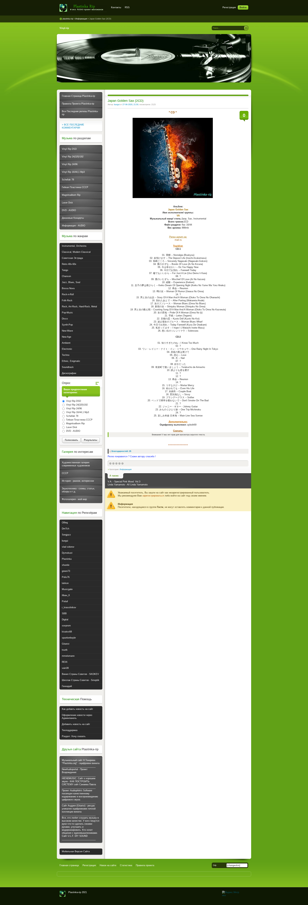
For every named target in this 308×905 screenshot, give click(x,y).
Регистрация (229, 7)
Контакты (116, 7)
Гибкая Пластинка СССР (75, 187)
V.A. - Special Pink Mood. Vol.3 (124, 481)
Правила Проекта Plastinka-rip (78, 103)
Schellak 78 (68, 179)
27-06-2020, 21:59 (130, 104)
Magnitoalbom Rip (71, 195)
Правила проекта (145, 865)
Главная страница (69, 865)
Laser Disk (67, 202)
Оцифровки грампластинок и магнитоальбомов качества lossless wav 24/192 (63, 894)
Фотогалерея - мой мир (74, 499)
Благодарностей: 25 (121, 451)
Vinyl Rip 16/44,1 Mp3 (73, 172)
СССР (65, 473)
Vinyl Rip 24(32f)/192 (72, 156)
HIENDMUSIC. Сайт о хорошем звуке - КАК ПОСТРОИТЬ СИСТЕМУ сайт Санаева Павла (79, 781)
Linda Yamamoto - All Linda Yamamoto (128, 484)
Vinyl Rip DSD (69, 149)
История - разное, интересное (78, 481)
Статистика (126, 865)
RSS (127, 7)
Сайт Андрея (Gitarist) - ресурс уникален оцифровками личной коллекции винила (79, 808)
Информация (126, 469)
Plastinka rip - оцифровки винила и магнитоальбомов (83, 8)
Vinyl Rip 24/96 (70, 164)
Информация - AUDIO (73, 225)
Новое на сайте (108, 865)
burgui (116, 104)
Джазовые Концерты (73, 218)
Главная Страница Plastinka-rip (78, 96)
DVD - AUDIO (69, 210)
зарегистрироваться (153, 495)
